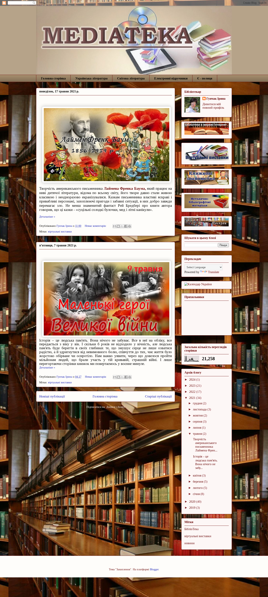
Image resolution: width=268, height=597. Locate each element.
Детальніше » (47, 216)
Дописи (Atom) (115, 407)
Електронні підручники (171, 78)
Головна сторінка (53, 78)
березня (198, 481)
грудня (198, 403)
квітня (197, 475)
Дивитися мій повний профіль (213, 105)
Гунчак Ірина (215, 98)
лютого (198, 487)
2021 (192, 397)
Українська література (91, 78)
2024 (192, 379)
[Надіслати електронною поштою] (115, 226)
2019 (192, 507)
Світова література (131, 78)
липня (197, 427)
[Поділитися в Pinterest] (129, 226)
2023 (192, 385)
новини (189, 543)
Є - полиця (204, 78)
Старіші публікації (158, 396)
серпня (198, 421)
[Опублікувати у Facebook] (126, 226)
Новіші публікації (52, 396)
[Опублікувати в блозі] (118, 226)
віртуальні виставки (60, 231)
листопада (200, 409)
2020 (192, 501)
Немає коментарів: (96, 225)
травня (198, 433)
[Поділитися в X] (122, 226)
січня (197, 494)
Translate (213, 272)
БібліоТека (191, 529)
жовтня (198, 415)
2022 (192, 391)
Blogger (154, 569)
